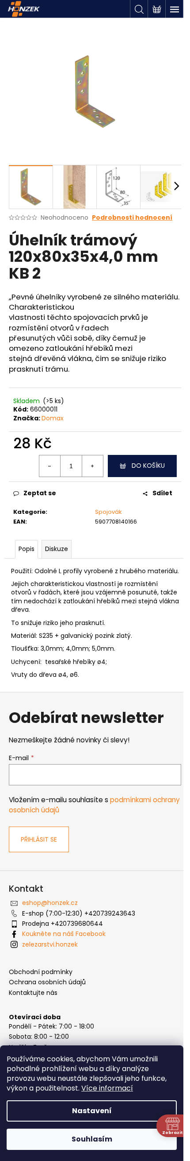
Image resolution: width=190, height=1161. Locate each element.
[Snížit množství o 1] (50, 466)
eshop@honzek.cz (50, 902)
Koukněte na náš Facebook (64, 933)
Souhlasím (92, 1139)
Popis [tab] (26, 548)
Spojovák (108, 512)
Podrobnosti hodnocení (132, 218)
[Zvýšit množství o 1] (92, 466)
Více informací (107, 1088)
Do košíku (148, 465)
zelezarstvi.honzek (50, 944)
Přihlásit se (39, 839)
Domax (53, 418)
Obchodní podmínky (40, 972)
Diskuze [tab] (56, 548)
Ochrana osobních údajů (47, 982)
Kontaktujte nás (33, 993)
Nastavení (92, 1111)
